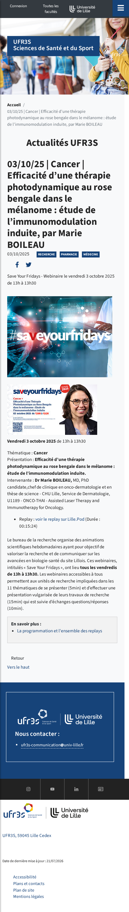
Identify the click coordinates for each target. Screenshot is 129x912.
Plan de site (23, 890)
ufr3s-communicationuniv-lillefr (52, 745)
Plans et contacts (28, 883)
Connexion (18, 6)
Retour (17, 658)
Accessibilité (24, 877)
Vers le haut (18, 667)
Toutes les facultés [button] (50, 8)
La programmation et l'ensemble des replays (59, 631)
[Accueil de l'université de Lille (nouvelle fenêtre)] (82, 9)
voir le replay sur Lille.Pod (59, 519)
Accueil (14, 105)
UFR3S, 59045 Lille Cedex (26, 835)
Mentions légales (28, 896)
